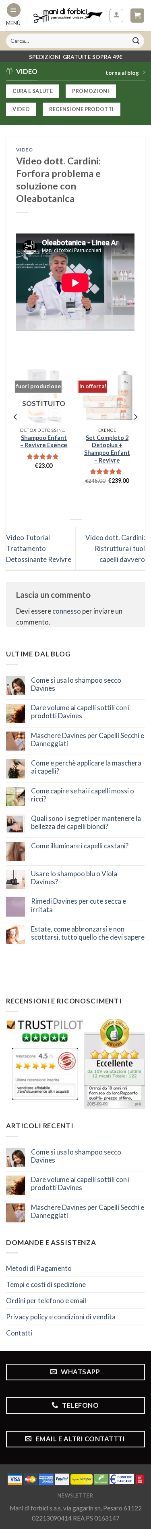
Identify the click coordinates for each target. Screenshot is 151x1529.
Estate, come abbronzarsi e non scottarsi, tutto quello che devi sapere (88, 933)
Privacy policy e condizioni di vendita (61, 1316)
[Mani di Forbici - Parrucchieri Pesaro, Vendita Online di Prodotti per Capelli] (68, 16)
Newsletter (75, 1495)
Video (24, 150)
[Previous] (16, 433)
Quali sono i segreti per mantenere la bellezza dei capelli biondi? (86, 822)
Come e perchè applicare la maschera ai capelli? (86, 767)
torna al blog (122, 72)
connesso (66, 611)
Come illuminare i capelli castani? (79, 846)
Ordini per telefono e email (46, 1300)
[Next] (135, 433)
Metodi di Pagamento (39, 1268)
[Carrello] (137, 15)
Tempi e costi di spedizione (46, 1284)
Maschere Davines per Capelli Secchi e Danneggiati (87, 740)
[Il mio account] (117, 16)
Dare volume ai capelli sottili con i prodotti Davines (80, 712)
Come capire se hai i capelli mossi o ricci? (82, 795)
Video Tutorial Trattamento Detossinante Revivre (38, 548)
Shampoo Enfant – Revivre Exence (43, 441)
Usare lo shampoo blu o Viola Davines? (74, 878)
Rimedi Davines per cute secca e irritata (78, 905)
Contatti (19, 1333)
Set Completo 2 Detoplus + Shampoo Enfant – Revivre (107, 449)
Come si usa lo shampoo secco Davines (76, 684)
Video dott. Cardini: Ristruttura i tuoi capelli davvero (115, 548)
